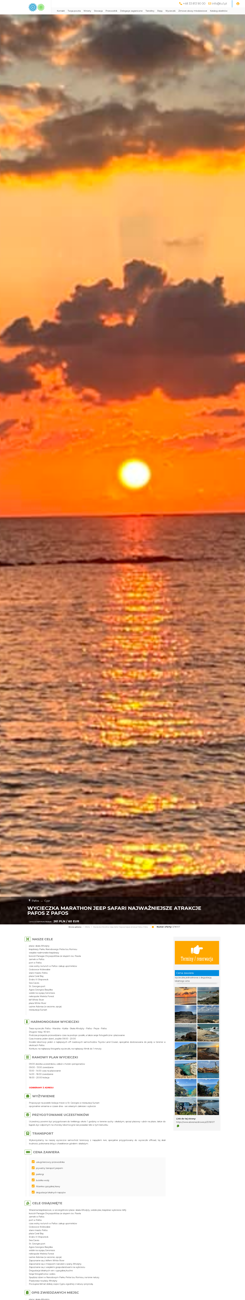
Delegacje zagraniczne (131, 11)
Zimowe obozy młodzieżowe (192, 11)
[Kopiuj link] (178, 1126)
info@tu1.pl (219, 3)
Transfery (149, 11)
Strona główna (74, 927)
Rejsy (160, 11)
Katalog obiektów (218, 11)
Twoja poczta (74, 11)
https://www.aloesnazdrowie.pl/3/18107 (195, 1122)
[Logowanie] (238, 3)
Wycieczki (170, 11)
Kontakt (61, 11)
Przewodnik (111, 11)
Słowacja (98, 11)
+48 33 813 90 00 (194, 3)
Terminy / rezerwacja (197, 958)
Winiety (87, 11)
